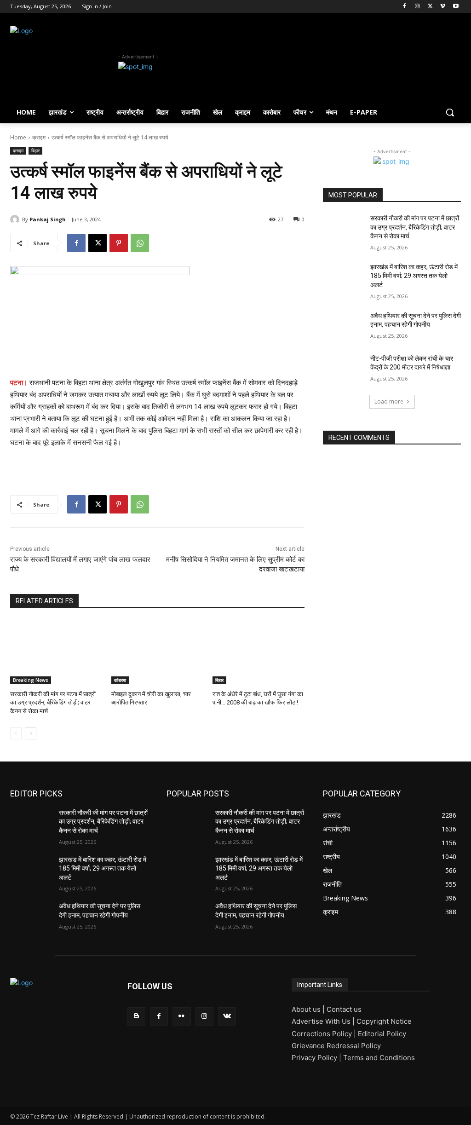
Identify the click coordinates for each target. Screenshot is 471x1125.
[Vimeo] (442, 6)
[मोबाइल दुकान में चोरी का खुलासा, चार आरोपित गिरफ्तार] (157, 652)
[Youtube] (455, 6)
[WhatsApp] (140, 243)
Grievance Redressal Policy (336, 1045)
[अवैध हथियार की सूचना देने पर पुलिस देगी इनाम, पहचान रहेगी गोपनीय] (343, 326)
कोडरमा (120, 680)
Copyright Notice (384, 1021)
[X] (430, 6)
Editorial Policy (382, 1033)
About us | (309, 1009)
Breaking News (30, 680)
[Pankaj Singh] (16, 219)
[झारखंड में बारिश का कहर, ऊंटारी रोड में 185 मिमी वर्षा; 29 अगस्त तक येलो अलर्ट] (343, 277)
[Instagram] (417, 6)
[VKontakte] (227, 1016)
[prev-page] (16, 733)
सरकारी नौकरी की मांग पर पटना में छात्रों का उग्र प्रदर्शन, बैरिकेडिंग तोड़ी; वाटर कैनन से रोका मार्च (53, 702)
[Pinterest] (118, 243)
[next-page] (30, 733)
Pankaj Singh (47, 219)
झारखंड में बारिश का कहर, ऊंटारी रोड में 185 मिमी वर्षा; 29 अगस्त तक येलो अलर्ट (414, 275)
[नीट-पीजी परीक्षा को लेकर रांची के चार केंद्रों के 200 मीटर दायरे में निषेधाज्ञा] (343, 368)
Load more (388, 401)
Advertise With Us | (324, 1021)
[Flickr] (181, 1016)
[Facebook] (404, 6)
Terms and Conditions (379, 1057)
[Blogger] (136, 1016)
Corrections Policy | (325, 1033)
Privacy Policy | (317, 1057)
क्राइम (39, 137)
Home (18, 137)
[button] (450, 112)
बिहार (35, 150)
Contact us (344, 1009)
